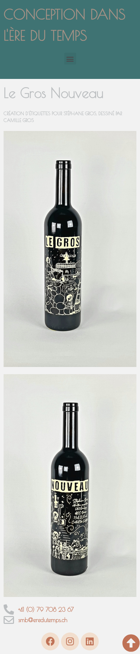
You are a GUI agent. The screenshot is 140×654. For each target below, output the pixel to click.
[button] (70, 59)
